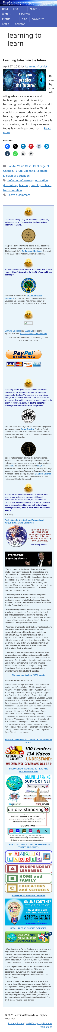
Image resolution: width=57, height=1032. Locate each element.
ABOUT (33, 9)
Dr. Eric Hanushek (43, 474)
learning (24, 185)
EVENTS (6, 19)
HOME (5, 9)
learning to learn (41, 185)
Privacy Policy (16, 1023)
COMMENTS (38, 19)
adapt (10, 466)
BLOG (24, 19)
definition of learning (20, 180)
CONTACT (20, 24)
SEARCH (6, 24)
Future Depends (25, 170)
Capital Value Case (19, 166)
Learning (42, 170)
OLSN (5, 14)
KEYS (15, 9)
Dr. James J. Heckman (32, 251)
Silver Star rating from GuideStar (33, 333)
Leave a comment (18, 195)
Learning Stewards (13, 331)
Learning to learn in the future (24, 60)
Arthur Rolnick (27, 429)
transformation (12, 190)
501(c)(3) (29, 331)
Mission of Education (16, 175)
